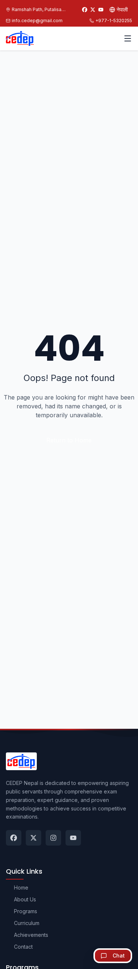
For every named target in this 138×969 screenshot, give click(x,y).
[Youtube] (73, 838)
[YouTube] (100, 9)
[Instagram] (53, 838)
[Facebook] (84, 9)
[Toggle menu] (127, 38)
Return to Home (69, 440)
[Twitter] (92, 9)
